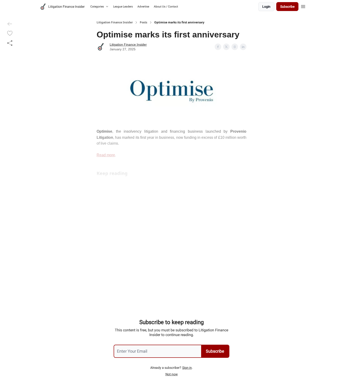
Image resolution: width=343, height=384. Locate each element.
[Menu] (303, 5)
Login (266, 6)
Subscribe (287, 6)
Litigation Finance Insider (115, 22)
